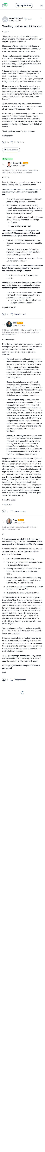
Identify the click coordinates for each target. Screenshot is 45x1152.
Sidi (15, 322)
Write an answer (11, 150)
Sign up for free (24, 5)
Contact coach (20, 314)
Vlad (15, 519)
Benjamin (18, 163)
